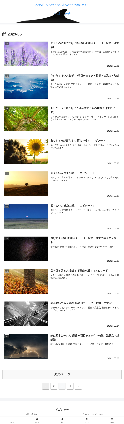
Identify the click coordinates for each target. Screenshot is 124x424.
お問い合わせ (31, 414)
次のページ (62, 374)
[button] (114, 393)
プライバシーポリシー (92, 414)
